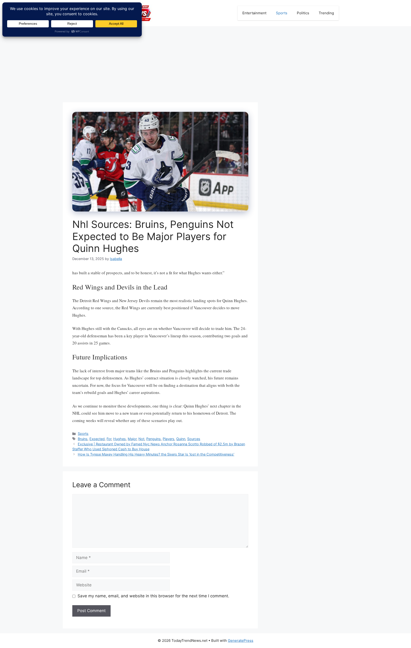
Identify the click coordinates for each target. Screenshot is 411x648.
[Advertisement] (205, 62)
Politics (303, 13)
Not (141, 439)
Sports (281, 13)
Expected (97, 439)
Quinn (180, 439)
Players (168, 439)
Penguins (153, 439)
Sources (193, 439)
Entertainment (254, 13)
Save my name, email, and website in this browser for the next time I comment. (153, 596)
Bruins (83, 439)
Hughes (119, 439)
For (109, 439)
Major (132, 439)
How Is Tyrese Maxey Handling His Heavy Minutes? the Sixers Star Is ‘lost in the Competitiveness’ (156, 454)
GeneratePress (240, 640)
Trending (326, 13)
